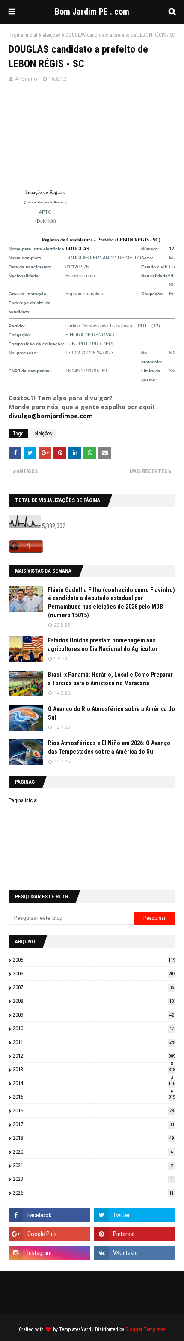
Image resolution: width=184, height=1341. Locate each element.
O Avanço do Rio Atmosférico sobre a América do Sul (111, 713)
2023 (93, 1179)
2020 (93, 1151)
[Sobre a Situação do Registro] (45, 202)
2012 (94, 1056)
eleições (51, 35)
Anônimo (26, 79)
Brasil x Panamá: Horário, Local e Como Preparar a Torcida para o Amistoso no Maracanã (110, 679)
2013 (94, 1069)
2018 (93, 1138)
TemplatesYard (75, 1329)
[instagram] (49, 1253)
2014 (94, 1083)
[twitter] (134, 1215)
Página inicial (23, 35)
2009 (93, 1014)
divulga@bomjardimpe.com (51, 416)
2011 (94, 1042)
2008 (93, 1001)
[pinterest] (134, 1234)
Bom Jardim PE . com (92, 11)
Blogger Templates (145, 1329)
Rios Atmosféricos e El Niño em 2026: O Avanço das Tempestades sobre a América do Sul (109, 747)
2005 (94, 960)
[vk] (134, 1253)
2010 (93, 1028)
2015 (94, 1097)
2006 (94, 973)
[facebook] (49, 1215)
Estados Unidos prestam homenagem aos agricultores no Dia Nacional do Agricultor (102, 644)
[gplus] (49, 1234)
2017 (93, 1124)
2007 (93, 987)
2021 (93, 1165)
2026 (93, 1192)
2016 (93, 1110)
